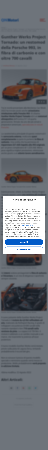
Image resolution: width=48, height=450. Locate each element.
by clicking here (27, 225)
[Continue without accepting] (24, 203)
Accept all (24, 242)
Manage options (24, 249)
